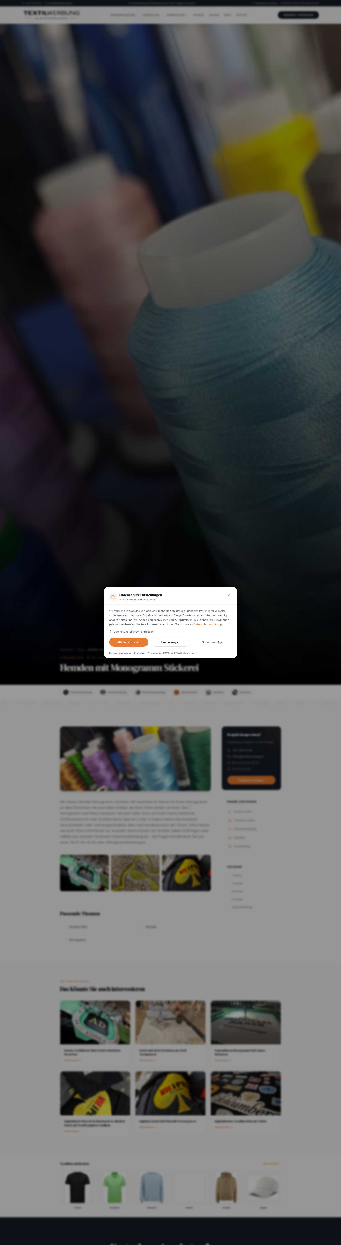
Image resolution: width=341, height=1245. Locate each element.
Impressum (139, 653)
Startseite (66, 649)
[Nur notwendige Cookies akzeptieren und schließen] (229, 594)
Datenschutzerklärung (207, 624)
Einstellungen (170, 642)
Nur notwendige (212, 642)
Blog (80, 649)
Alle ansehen (270, 1163)
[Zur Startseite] (51, 15)
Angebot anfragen (298, 15)
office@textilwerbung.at (60, 3)
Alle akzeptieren (128, 642)
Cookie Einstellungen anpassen (133, 631)
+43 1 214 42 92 (33, 3)
